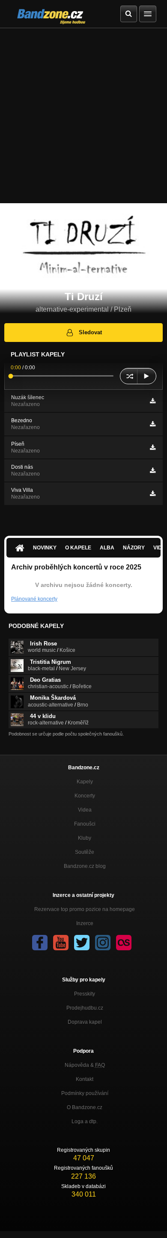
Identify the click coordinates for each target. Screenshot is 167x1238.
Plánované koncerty (34, 599)
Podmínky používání (84, 1093)
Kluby (84, 838)
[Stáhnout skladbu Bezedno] (152, 424)
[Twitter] (81, 942)
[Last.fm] (123, 942)
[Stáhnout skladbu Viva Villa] (152, 493)
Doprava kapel (85, 1022)
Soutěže (84, 852)
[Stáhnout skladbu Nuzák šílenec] (152, 401)
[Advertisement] (83, 115)
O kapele (78, 548)
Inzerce (84, 923)
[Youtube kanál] (61, 942)
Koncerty (85, 796)
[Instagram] (102, 942)
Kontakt (84, 1079)
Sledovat (90, 332)
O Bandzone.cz (84, 1107)
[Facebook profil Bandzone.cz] (40, 942)
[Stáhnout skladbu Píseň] (152, 447)
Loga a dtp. (85, 1121)
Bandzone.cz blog (85, 866)
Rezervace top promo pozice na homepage (84, 909)
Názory (134, 548)
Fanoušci (84, 824)
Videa (85, 810)
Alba (107, 548)
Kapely (85, 782)
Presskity (84, 994)
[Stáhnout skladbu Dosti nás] (152, 470)
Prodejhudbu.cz (84, 1008)
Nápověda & (85, 1065)
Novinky (45, 548)
